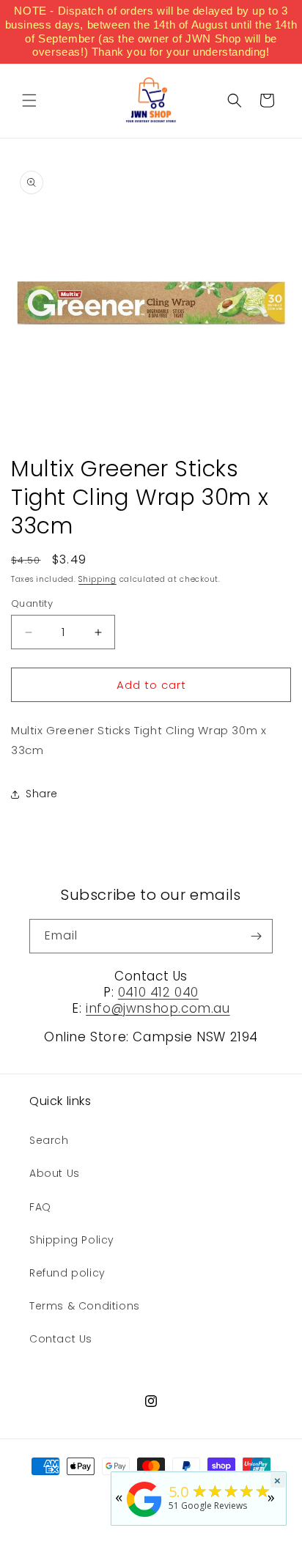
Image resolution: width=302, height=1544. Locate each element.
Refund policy (67, 1273)
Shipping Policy (71, 1240)
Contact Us (60, 1338)
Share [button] (42, 793)
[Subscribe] (256, 936)
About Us (54, 1173)
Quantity (32, 603)
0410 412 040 (158, 992)
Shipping (97, 579)
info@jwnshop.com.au (157, 1008)
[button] (29, 100)
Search (49, 1140)
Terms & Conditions (84, 1306)
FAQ (40, 1207)
